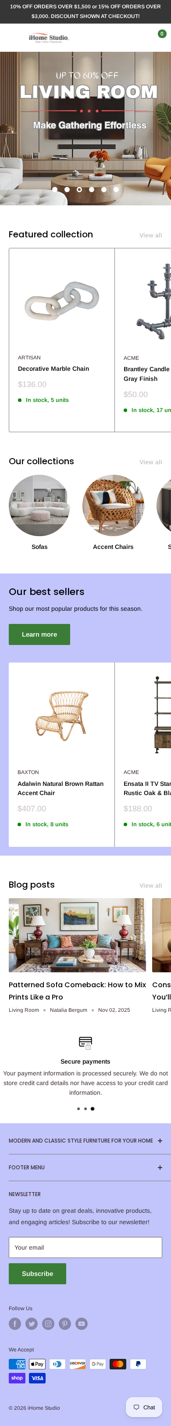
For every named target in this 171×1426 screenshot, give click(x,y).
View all (150, 235)
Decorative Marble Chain (53, 368)
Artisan (29, 358)
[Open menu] (13, 37)
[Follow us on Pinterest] (65, 1324)
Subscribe (37, 1273)
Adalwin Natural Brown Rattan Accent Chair (60, 788)
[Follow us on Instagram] (48, 1324)
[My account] (137, 38)
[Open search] (120, 38)
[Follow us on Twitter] (31, 1324)
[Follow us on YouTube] (81, 1324)
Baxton (28, 772)
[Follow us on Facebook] (15, 1324)
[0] (155, 37)
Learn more (39, 634)
